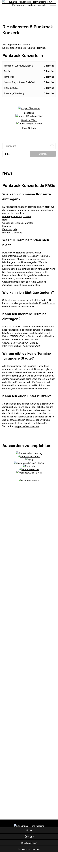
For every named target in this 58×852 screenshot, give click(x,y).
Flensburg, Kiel (29, 87)
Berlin (29, 71)
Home (29, 830)
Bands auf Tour (29, 120)
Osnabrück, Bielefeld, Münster (17, 222)
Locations (29, 112)
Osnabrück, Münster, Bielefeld (29, 82)
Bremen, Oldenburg (29, 93)
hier (30, 329)
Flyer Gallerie (29, 128)
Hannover (29, 76)
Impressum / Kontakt (29, 849)
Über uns (29, 836)
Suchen (43, 153)
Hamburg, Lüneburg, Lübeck (29, 65)
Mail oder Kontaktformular (42, 303)
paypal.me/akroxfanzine (27, 426)
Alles (7, 154)
